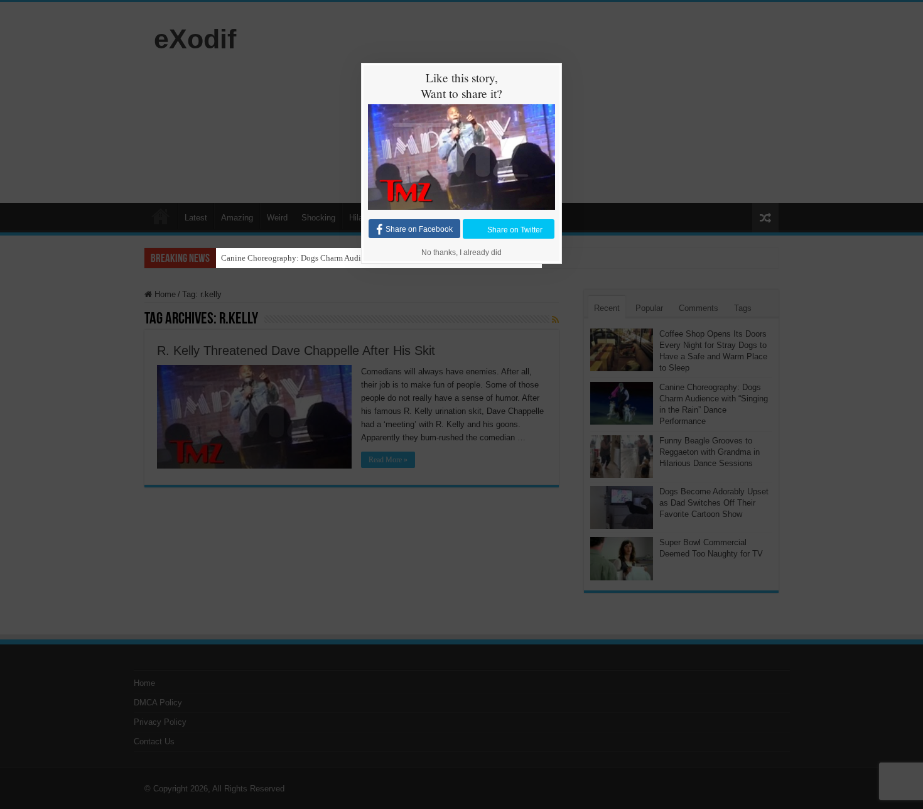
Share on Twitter (514, 229)
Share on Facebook (419, 229)
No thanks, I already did (461, 252)
